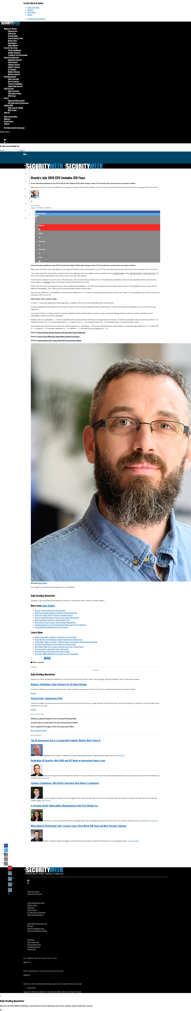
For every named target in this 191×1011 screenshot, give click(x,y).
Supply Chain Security (15, 86)
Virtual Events (31, 12)
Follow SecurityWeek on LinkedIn (37, 931)
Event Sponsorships (33, 942)
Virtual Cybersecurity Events (36, 903)
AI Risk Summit (32, 910)
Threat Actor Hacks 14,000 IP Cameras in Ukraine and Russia (54, 615)
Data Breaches (13, 36)
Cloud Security (13, 62)
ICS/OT (6, 98)
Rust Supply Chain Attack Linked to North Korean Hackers (52, 651)
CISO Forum (12, 96)
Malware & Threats (10, 28)
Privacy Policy (31, 949)
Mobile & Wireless (14, 72)
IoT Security (12, 69)
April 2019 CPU (119, 273)
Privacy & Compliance (15, 84)
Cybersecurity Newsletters (35, 915)
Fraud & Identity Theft (15, 38)
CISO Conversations (14, 93)
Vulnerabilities (13, 45)
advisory (47, 282)
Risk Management (10, 76)
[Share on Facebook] (97, 212)
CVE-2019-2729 (149, 273)
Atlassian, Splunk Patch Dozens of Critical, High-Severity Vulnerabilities (57, 618)
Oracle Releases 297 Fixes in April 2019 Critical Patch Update (59, 340)
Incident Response (14, 52)
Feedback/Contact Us (33, 947)
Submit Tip (26, 962)
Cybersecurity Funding (15, 108)
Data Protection (13, 81)
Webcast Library (32, 905)
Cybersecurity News (33, 7)
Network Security (14, 74)
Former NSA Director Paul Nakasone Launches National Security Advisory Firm (58, 639)
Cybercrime (12, 33)
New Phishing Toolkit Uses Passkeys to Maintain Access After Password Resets (59, 647)
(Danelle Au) (154, 821)
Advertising (30, 940)
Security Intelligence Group (35, 928)
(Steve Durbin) (120, 755)
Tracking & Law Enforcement (18, 55)
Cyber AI (7, 112)
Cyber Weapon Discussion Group (37, 923)
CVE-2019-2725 (135, 273)
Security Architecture (11, 57)
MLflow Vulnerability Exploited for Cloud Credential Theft (52, 620)
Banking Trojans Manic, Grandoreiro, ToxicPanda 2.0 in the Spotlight (55, 637)
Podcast (29, 15)
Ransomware (12, 43)
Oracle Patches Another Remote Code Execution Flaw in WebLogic (61, 332)
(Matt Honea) (46, 800)
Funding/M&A (8, 105)
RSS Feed (30, 926)
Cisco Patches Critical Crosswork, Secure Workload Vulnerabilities (55, 622)
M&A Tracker (12, 110)
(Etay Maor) (46, 778)
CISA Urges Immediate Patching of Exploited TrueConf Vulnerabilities (56, 613)
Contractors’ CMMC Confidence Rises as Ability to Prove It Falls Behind (56, 654)
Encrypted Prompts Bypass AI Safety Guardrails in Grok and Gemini (55, 644)
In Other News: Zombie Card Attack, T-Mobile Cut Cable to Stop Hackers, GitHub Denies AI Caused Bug (66, 642)
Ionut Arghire (35, 205)
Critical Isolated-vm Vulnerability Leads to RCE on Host (52, 649)
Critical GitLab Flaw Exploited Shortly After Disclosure (51, 627)
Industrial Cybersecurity (16, 100)
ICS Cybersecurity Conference (36, 19)
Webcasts (30, 10)
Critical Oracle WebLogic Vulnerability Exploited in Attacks (58, 336)
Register (33, 693)
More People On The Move (38, 730)
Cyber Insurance (13, 79)
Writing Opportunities (34, 944)
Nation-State (12, 40)
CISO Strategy (9, 88)
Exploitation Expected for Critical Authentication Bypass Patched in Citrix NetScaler (60, 625)
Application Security (15, 60)
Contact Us (26, 975)
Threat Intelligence (14, 50)
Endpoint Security (14, 64)
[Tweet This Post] (97, 214)
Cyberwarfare (12, 31)
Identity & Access (14, 67)
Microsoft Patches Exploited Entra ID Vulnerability (50, 610)
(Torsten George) (133, 841)
